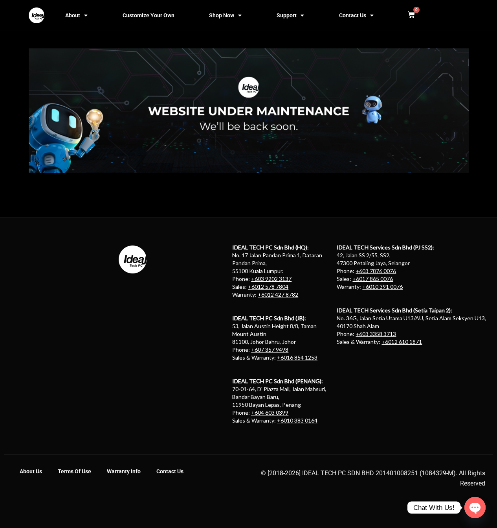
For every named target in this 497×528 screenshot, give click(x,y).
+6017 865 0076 (372, 278)
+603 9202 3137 (271, 278)
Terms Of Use (74, 471)
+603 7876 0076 (376, 271)
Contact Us (352, 15)
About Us (31, 471)
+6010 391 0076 (382, 286)
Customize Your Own (148, 15)
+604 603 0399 (269, 412)
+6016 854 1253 (297, 357)
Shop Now (221, 15)
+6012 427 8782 (278, 294)
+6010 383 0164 (297, 420)
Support (287, 15)
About (72, 15)
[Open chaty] (475, 507)
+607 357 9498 (269, 349)
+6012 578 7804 (268, 286)
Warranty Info (124, 471)
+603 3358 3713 (376, 333)
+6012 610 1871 (401, 341)
